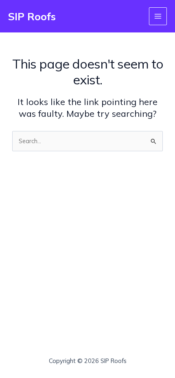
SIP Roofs (32, 16)
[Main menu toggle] (158, 16)
